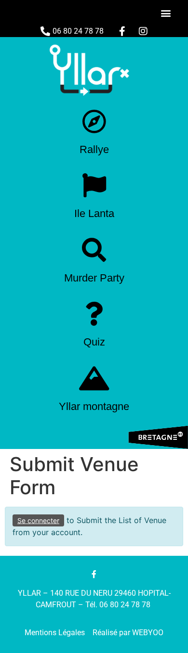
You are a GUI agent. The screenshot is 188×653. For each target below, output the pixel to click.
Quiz (94, 342)
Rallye (94, 149)
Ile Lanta (94, 213)
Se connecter (38, 520)
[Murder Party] (94, 250)
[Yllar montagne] (94, 378)
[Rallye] (94, 121)
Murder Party (94, 278)
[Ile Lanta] (94, 185)
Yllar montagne (94, 406)
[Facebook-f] (94, 574)
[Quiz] (94, 314)
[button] (166, 13)
